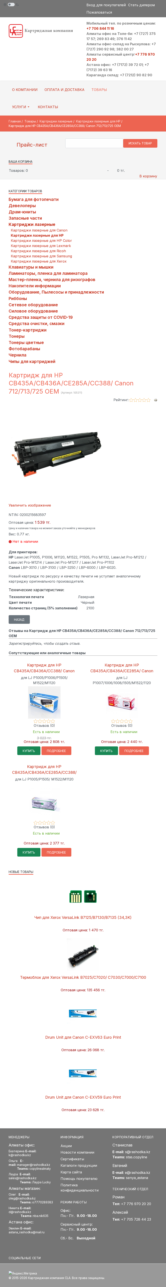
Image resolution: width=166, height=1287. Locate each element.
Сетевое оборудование (33, 304)
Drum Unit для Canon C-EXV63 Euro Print (83, 1037)
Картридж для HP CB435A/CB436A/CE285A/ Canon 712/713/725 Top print (121, 671)
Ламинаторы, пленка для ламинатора (48, 273)
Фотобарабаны (24, 348)
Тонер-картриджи (27, 330)
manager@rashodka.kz (33, 1165)
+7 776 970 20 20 (136, 1204)
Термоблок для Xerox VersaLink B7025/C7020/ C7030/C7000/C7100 (83, 977)
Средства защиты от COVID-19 (41, 317)
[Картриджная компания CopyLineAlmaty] (44, 30)
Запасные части (25, 218)
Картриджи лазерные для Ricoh (38, 251)
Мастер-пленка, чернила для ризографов (52, 279)
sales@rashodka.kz (23, 1178)
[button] (21, 107)
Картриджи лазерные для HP (37, 235)
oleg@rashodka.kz (22, 1198)
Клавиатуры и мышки (31, 267)
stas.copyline (136, 1157)
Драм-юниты (22, 211)
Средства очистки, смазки (36, 323)
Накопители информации (35, 285)
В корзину (148, 176)
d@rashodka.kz (20, 1212)
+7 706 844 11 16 (100, 28)
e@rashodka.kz (137, 1172)
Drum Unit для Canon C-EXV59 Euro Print (83, 1097)
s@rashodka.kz (137, 1152)
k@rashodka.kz (20, 1155)
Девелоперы (22, 205)
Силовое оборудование (33, 311)
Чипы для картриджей (32, 361)
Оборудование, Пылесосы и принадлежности (56, 292)
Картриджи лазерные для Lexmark (41, 246)
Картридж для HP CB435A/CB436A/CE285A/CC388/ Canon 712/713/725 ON (44, 772)
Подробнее (56, 751)
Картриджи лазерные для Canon (39, 230)
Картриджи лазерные (32, 224)
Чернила (17, 355)
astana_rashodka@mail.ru (27, 1232)
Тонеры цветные (26, 342)
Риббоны (18, 298)
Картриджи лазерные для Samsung (41, 256)
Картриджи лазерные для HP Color (41, 240)
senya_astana (137, 1178)
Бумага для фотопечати (34, 199)
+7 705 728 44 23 (136, 1219)
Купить (29, 751)
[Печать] (155, 399)
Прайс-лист (31, 145)
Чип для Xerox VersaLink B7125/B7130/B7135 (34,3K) (83, 917)
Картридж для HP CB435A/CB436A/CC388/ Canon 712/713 (44, 671)
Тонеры (17, 336)
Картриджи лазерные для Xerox (39, 261)
